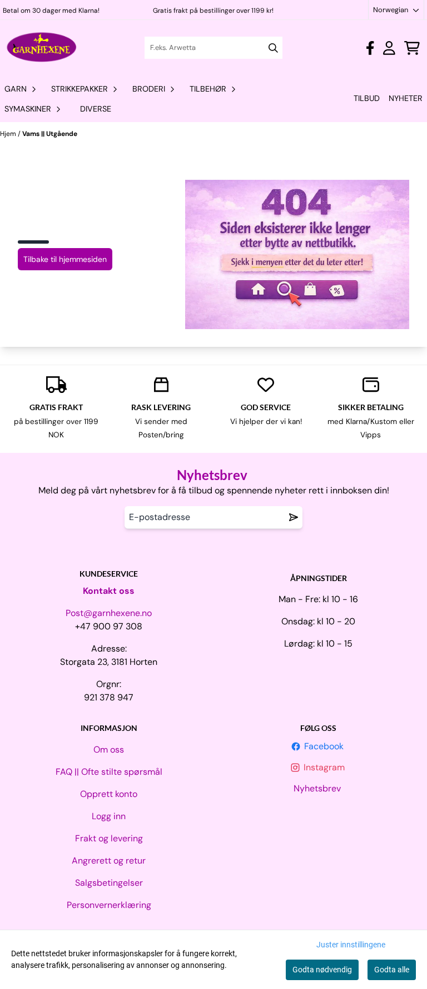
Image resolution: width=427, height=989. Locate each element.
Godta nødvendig (322, 969)
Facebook (325, 746)
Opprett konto (108, 794)
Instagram (325, 767)
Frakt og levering (109, 838)
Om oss (108, 749)
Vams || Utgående (49, 133)
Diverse (95, 109)
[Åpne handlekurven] (412, 48)
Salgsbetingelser (109, 883)
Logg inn (109, 816)
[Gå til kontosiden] (370, 48)
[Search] (273, 48)
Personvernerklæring (109, 905)
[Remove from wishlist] (293, 517)
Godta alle (391, 969)
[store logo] (42, 47)
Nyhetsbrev (318, 788)
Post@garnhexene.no (109, 613)
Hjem (9, 133)
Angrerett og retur (109, 860)
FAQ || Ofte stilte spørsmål (109, 772)
